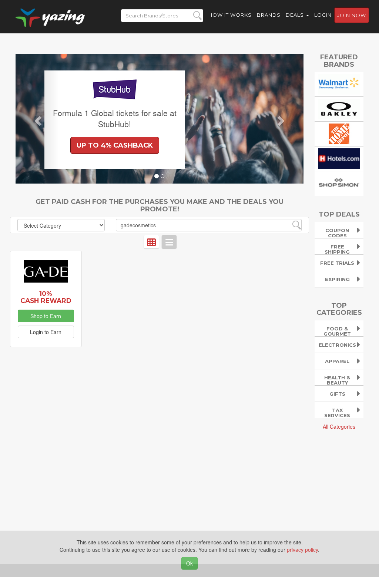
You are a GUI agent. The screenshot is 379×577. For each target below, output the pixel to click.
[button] (37, 119)
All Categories (339, 426)
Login (323, 15)
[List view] (169, 241)
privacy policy (302, 549)
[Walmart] (339, 83)
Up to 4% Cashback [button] (115, 145)
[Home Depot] (339, 133)
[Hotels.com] (339, 158)
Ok (189, 563)
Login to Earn (45, 332)
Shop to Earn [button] (45, 316)
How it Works (230, 15)
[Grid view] (151, 241)
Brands (269, 15)
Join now (351, 15)
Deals (295, 15)
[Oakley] (339, 108)
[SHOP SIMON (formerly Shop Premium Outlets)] (339, 183)
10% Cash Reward (45, 297)
